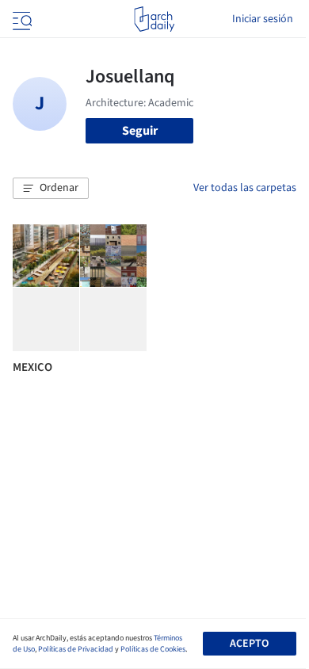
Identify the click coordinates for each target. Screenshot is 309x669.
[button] (51, 189)
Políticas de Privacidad (75, 649)
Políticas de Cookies (152, 649)
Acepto (249, 644)
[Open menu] (21, 19)
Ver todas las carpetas (244, 188)
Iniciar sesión (262, 19)
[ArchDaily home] (154, 19)
